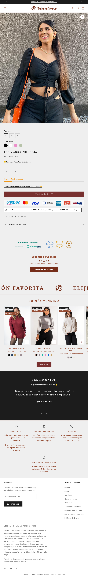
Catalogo (68, 495)
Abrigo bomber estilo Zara (71, 349)
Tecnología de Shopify (55, 575)
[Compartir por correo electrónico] (25, 216)
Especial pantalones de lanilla (44, 2)
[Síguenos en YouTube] (11, 568)
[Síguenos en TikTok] (17, 568)
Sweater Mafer (16, 348)
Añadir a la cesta (44, 194)
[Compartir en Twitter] (19, 216)
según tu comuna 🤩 (23, 186)
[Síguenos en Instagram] (5, 568)
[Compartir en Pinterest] (22, 216)
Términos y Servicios (73, 506)
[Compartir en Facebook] (15, 216)
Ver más (44, 364)
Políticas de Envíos (72, 518)
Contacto (68, 503)
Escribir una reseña (44, 269)
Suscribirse (13, 504)
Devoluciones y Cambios (74, 514)
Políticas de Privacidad (73, 510)
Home (67, 491)
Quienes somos (71, 499)
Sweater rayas (44, 348)
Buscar (67, 487)
